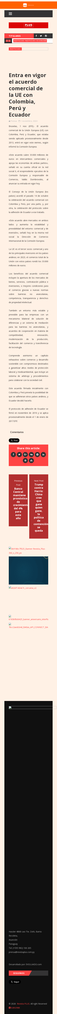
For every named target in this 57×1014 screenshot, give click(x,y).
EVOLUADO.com (34, 964)
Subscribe (15, 1008)
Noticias (19, 40)
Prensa (14, 121)
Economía (42, 40)
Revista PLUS (23, 1003)
